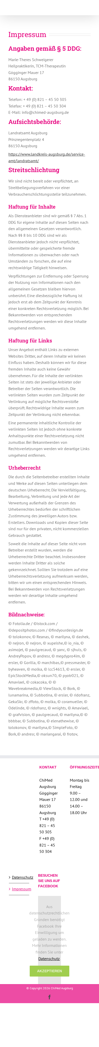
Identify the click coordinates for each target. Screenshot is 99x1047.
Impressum (19, 888)
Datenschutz (19, 877)
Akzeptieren (49, 971)
